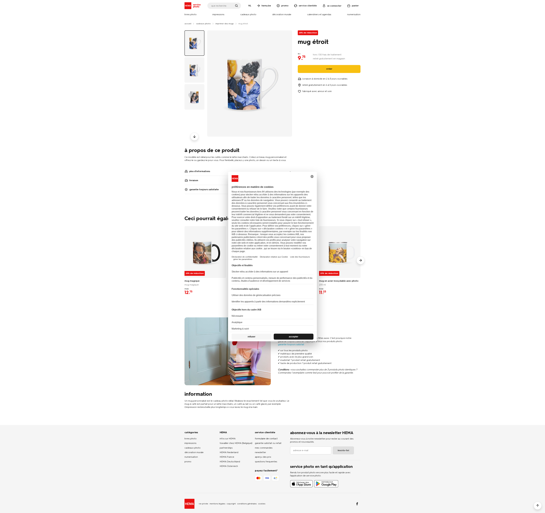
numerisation (191, 457)
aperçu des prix (263, 457)
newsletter (260, 452)
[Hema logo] (189, 504)
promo (188, 461)
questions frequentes (266, 461)
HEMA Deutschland (230, 461)
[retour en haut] (538, 506)
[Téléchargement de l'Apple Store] (301, 483)
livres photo (191, 438)
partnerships (226, 447)
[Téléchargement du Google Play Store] (326, 483)
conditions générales (247, 503)
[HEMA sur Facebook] (357, 504)
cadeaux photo (193, 447)
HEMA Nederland (229, 452)
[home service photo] (193, 5)
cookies (261, 503)
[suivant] (194, 137)
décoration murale (194, 452)
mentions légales (217, 503)
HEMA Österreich (229, 466)
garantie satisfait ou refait (268, 443)
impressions (190, 443)
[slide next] (360, 260)
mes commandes (263, 447)
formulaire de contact (266, 438)
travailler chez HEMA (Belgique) (236, 443)
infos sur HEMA (228, 438)
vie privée (203, 503)
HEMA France (227, 457)
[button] (191, 14)
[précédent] (194, 30)
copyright (231, 503)
